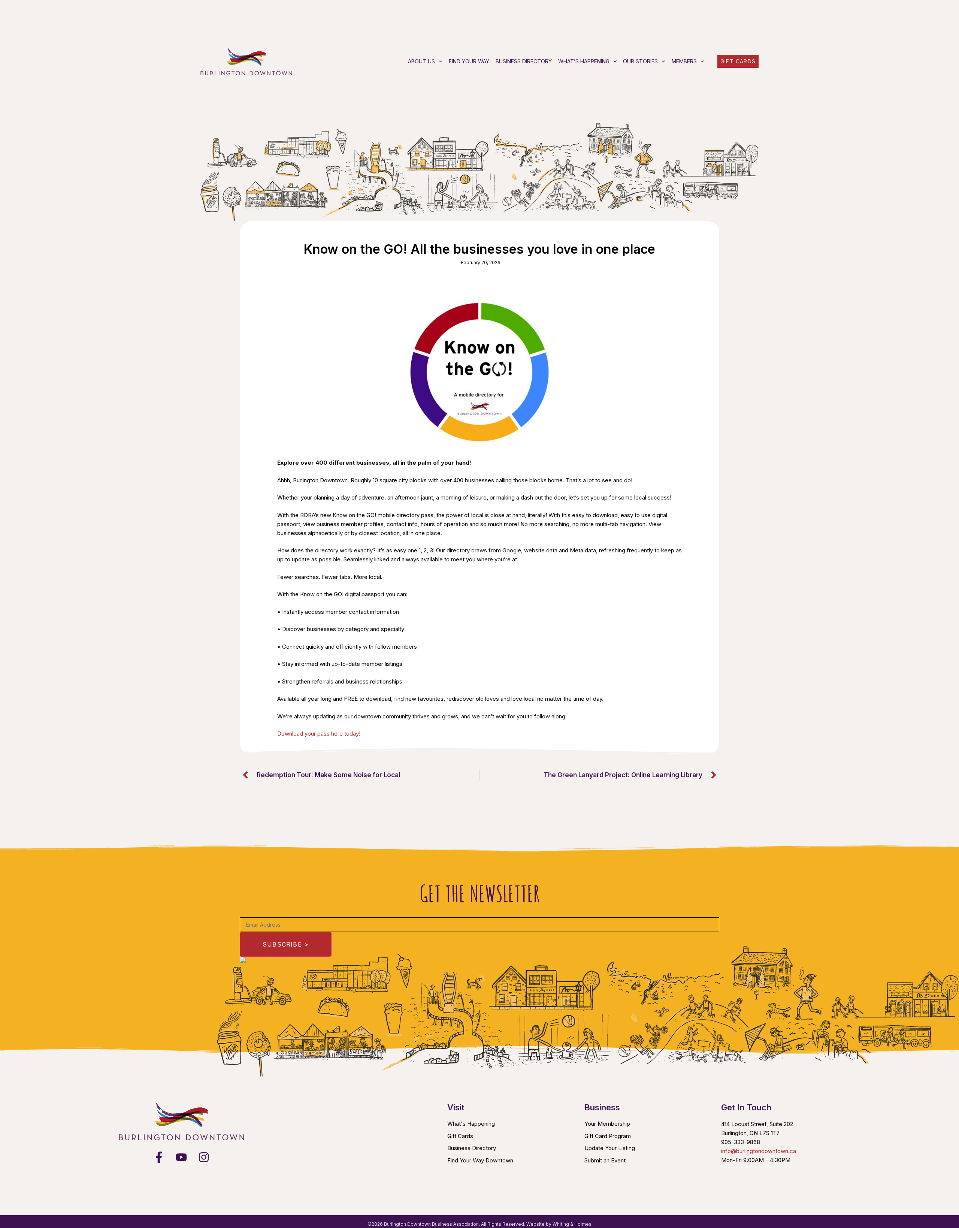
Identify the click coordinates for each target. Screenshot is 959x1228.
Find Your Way (469, 61)
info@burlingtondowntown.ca (758, 1151)
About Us (421, 61)
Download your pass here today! (318, 733)
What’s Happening (583, 61)
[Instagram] (203, 1157)
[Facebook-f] (158, 1157)
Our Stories (640, 61)
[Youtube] (181, 1157)
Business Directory (524, 61)
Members (684, 61)
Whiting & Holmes (572, 1224)
